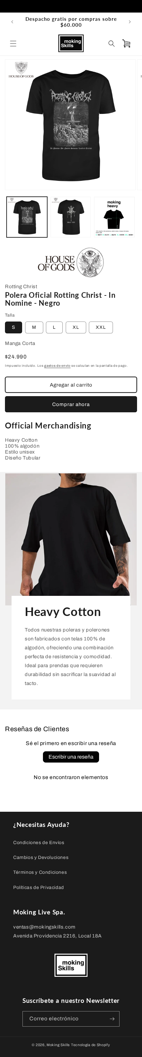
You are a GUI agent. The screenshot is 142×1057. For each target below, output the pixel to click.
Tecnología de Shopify (90, 1045)
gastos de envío (57, 365)
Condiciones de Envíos (38, 842)
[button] (13, 43)
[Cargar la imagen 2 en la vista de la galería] (71, 217)
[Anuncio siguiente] (130, 22)
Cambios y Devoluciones (40, 857)
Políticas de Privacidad (38, 887)
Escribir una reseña (71, 757)
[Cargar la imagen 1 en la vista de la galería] (27, 217)
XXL (101, 327)
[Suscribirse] (112, 1019)
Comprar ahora (71, 404)
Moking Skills (58, 1045)
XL (76, 327)
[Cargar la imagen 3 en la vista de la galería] (114, 217)
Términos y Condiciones (40, 872)
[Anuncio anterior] (12, 22)
